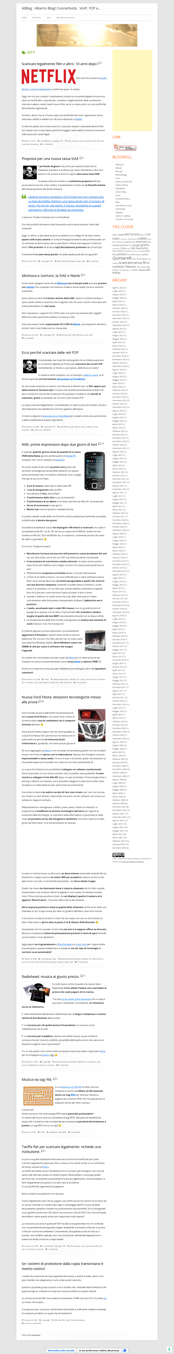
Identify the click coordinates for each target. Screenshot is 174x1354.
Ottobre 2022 (118, 444)
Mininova (62, 283)
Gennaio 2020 (118, 557)
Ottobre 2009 (118, 735)
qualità (145, 254)
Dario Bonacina (61, 1062)
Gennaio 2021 (118, 516)
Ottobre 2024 (118, 363)
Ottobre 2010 (118, 701)
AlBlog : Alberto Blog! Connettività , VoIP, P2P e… (61, 8)
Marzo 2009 (117, 755)
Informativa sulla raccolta (61, 1350)
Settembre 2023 (119, 407)
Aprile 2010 (117, 714)
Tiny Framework (34, 1335)
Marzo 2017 (117, 656)
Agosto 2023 (118, 410)
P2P (61, 141)
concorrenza (132, 239)
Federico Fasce (90, 375)
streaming (34, 144)
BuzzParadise (65, 944)
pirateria (89, 427)
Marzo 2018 (117, 632)
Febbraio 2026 (118, 308)
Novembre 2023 (119, 400)
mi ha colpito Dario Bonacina (76, 999)
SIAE (83, 261)
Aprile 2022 (117, 465)
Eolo (149, 241)
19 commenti (81, 682)
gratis (72, 427)
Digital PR (71, 455)
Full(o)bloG (120, 188)
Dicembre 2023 (119, 397)
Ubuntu (60, 962)
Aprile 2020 (117, 547)
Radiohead (33, 1065)
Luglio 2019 (117, 578)
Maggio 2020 (118, 544)
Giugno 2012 (118, 677)
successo (51, 1065)
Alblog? (118, 168)
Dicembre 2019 (119, 561)
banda (75, 141)
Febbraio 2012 (118, 684)
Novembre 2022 (119, 441)
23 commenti (82, 962)
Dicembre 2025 (119, 315)
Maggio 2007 (118, 830)
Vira (130, 270)
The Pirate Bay (143, 267)
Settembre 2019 (119, 571)
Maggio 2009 (118, 748)
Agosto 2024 (118, 369)
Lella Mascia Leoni (123, 205)
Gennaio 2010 (118, 725)
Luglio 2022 (117, 455)
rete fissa (136, 258)
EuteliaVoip (117, 245)
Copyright (55, 141)
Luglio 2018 (117, 619)
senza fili (139, 262)
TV (120, 270)
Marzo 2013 (117, 673)
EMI (60, 1320)
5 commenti (94, 261)
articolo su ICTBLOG (71, 1087)
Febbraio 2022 (118, 472)
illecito (73, 261)
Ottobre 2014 (118, 667)
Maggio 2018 (118, 625)
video (66, 962)
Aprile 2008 (117, 793)
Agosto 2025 (118, 328)
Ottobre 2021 (118, 486)
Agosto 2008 (118, 779)
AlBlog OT (119, 164)
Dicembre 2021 (119, 479)
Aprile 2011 (117, 694)
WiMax (116, 272)
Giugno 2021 (118, 499)
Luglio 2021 (117, 496)
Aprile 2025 (117, 342)
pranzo (45, 1055)
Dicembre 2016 (119, 660)
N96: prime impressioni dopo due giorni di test (59, 444)
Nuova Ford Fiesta (42, 962)
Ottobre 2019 (118, 567)
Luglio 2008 (117, 783)
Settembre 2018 (119, 612)
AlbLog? (118, 171)
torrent (115, 270)
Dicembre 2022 (119, 438)
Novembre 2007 (119, 810)
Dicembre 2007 (119, 806)
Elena (71, 657)
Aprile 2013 (117, 670)
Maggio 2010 (118, 711)
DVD (70, 335)
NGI (124, 251)
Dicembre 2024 (119, 356)
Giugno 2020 (118, 540)
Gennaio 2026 (118, 311)
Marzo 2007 (117, 837)
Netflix (78, 119)
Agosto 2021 (118, 492)
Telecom (130, 266)
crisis (117, 178)
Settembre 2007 (119, 817)
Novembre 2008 (119, 769)
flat (98, 141)
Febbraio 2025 (118, 349)
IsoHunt (30, 287)
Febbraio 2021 (118, 513)
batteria (56, 679)
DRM (56, 1320)
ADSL (69, 141)
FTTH (130, 245)
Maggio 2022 (118, 462)
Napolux (59, 459)
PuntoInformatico (78, 1320)
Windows (68, 682)
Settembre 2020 (119, 530)
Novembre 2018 (119, 605)
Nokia (53, 682)
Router (54, 962)
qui (104, 1298)
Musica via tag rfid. (37, 1079)
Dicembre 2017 (119, 643)
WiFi (61, 682)
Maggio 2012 (118, 680)
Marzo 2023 (117, 427)
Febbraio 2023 (118, 431)
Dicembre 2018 (119, 602)
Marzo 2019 (117, 591)
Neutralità (117, 251)
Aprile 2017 (117, 653)
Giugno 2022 (118, 458)
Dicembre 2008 (119, 766)
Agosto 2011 (118, 690)
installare (30, 682)
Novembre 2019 (119, 564)
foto (23, 682)
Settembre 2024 (119, 366)
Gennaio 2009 (118, 762)
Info (49, 18)
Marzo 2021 (117, 509)
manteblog (120, 209)
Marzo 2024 (117, 386)
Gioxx (117, 195)
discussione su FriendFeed (56, 416)
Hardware (53, 1132)
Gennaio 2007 (118, 844)
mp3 (102, 141)
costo (81, 141)
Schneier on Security (124, 219)
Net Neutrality (139, 248)
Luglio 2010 (117, 707)
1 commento (48, 144)
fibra (125, 245)
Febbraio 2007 (118, 841)
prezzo (25, 1065)
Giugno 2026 (118, 294)
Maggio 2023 (118, 421)
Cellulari (72, 679)
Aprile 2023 (117, 424)
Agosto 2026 (118, 287)
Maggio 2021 (118, 503)
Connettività (45, 141)
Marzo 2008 (117, 796)
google (136, 245)
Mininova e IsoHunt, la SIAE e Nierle (51, 275)
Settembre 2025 (119, 325)
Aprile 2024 (117, 383)
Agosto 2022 (118, 451)
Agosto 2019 (118, 574)
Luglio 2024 (117, 373)
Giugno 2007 (118, 827)
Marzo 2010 (117, 718)
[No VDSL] (124, 147)
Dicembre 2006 (119, 848)
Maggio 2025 (118, 339)
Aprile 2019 (117, 588)
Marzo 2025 (117, 345)
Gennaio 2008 (118, 803)
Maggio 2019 (118, 585)
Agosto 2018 (118, 615)
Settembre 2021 (119, 489)
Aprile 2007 (117, 834)
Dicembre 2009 (119, 728)
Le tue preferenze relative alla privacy (99, 1350)
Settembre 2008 (119, 776)
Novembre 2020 (119, 523)
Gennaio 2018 (118, 639)
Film (94, 141)
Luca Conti (81, 944)
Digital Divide (129, 242)
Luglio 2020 (117, 537)
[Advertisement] (132, 90)
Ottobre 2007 (118, 813)
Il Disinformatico (122, 198)
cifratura (123, 239)
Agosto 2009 (118, 742)
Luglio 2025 (117, 332)
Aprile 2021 (117, 506)
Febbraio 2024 (118, 390)
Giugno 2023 (118, 417)
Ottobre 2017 (118, 646)
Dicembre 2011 (119, 687)
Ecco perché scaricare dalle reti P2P (50, 352)
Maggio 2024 (118, 380)
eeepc (83, 679)
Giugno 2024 (118, 376)
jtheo (117, 202)
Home (24, 18)
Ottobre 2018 (118, 608)
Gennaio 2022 (118, 475)
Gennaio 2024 (118, 393)
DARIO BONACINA (123, 181)
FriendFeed (65, 261)
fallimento (81, 1062)
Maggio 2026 (118, 298)
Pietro (46, 1167)
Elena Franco (91, 679)
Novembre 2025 (119, 318)
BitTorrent (63, 335)
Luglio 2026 (117, 291)
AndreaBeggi (121, 174)
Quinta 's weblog (122, 216)
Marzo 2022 (117, 468)
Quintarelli (122, 258)
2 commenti (75, 1132)
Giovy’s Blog (120, 192)
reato (95, 427)
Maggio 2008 (118, 789)
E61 (78, 679)
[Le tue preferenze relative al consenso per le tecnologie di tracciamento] (169, 1349)
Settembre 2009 (119, 738)
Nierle (76, 324)
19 (102, 443)
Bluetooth (64, 679)
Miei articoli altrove (65, 18)
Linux (123, 248)
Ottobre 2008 (118, 772)
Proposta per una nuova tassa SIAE (50, 158)
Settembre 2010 (119, 704)
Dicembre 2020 (119, 520)
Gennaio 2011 (118, 697)
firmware (101, 679)
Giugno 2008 (118, 786)
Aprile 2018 (117, 629)
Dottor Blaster (121, 185)
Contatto (36, 18)
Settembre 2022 (119, 448)
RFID (73, 1094)
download (88, 141)
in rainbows (91, 1062)
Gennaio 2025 (118, 352)
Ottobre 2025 (118, 322)
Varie (46, 679)
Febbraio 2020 (118, 554)
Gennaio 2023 (118, 434)
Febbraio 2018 (118, 636)
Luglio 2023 (117, 414)
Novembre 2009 (119, 731)
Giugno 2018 (118, 622)
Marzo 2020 (117, 550)
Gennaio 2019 (118, 598)
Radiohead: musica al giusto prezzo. (51, 976)
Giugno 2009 (118, 745)
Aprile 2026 (117, 301)
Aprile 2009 (117, 752)
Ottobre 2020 (118, 526)
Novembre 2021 (119, 482)
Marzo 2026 (117, 304)
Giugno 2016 (118, 663)
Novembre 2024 (119, 359)
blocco (142, 235)
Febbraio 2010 (118, 721)
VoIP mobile (138, 269)
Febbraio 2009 (118, 759)
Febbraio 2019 (118, 595)
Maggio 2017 (118, 649)
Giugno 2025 (118, 335)
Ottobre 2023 (118, 403)
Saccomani (30, 1249)
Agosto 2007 (118, 820)
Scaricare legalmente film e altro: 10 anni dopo (59, 63)
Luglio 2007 (117, 824)
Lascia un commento (42, 430)
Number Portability (138, 251)
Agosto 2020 (118, 533)
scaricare (25, 144)
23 (43, 701)
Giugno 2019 (118, 581)
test (57, 682)
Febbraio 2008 (118, 800)
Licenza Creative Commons (133, 861)
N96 (40, 682)
